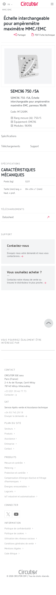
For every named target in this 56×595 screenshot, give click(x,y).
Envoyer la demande (14, 416)
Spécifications (8, 136)
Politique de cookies (14, 533)
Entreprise (9, 444)
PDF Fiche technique (44, 35)
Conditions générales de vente (19, 544)
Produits (8, 434)
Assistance (9, 439)
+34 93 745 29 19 (13, 413)
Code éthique (11, 554)
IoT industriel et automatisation (20, 497)
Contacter (9, 395)
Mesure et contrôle (13, 463)
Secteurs (8, 429)
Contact (8, 449)
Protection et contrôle (15, 473)
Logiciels (9, 491)
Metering (9, 468)
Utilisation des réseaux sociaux (19, 539)
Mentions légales (13, 548)
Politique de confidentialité (17, 529)
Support (34, 146)
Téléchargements (10, 146)
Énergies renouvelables (16, 487)
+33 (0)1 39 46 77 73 (15, 391)
